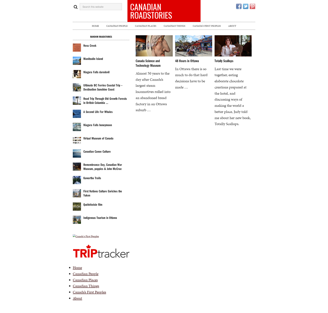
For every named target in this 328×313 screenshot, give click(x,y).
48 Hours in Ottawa (187, 60)
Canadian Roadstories (151, 11)
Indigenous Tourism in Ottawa (100, 217)
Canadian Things (86, 286)
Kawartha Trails (92, 178)
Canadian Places (85, 280)
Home (77, 267)
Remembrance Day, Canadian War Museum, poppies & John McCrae (102, 166)
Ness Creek (89, 45)
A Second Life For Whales (98, 112)
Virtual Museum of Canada (98, 138)
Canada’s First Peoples (89, 292)
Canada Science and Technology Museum (148, 63)
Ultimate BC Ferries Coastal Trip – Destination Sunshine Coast (102, 87)
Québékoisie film (92, 204)
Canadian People (85, 273)
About (77, 298)
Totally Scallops (224, 60)
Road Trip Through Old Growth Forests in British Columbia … (105, 100)
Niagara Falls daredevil (96, 72)
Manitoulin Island (93, 58)
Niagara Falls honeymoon (97, 125)
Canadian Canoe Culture (97, 151)
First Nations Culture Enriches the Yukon (102, 193)
